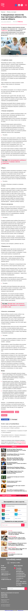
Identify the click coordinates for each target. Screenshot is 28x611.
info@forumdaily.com (6, 579)
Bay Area (20, 514)
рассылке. (23, 443)
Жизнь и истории (11, 12)
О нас (2, 565)
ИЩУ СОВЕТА (18, 518)
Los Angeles (7, 518)
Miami (19, 510)
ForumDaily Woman (10, 505)
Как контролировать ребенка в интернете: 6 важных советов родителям (14, 161)
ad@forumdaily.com (5, 574)
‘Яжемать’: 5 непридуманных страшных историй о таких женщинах (14, 431)
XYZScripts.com (20, 610)
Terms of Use (4, 595)
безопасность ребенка (7, 412)
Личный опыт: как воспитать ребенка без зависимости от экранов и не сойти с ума (13, 305)
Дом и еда (10, 530)
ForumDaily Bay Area (20, 576)
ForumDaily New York (21, 575)
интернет (4, 415)
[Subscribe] (22, 525)
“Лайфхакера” (4, 30)
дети (17, 412)
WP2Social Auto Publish (9, 610)
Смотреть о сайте (15, 562)
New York (7, 514)
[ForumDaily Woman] (14, 560)
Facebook (6, 419)
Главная (3, 12)
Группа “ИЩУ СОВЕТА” (21, 581)
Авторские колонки (12, 536)
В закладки (14, 419)
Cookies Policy (4, 597)
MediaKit (3, 569)
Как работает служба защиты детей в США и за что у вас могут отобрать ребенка (13, 427)
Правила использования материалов (10, 592)
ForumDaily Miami (20, 573)
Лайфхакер (20, 21)
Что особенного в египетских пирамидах (15, 554)
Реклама (3, 567)
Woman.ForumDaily (20, 442)
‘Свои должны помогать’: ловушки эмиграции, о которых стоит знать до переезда (13, 435)
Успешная (10, 541)
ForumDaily (7, 510)
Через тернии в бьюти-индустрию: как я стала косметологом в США (17, 549)
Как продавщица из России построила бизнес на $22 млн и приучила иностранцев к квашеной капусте (17, 544)
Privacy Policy (4, 594)
